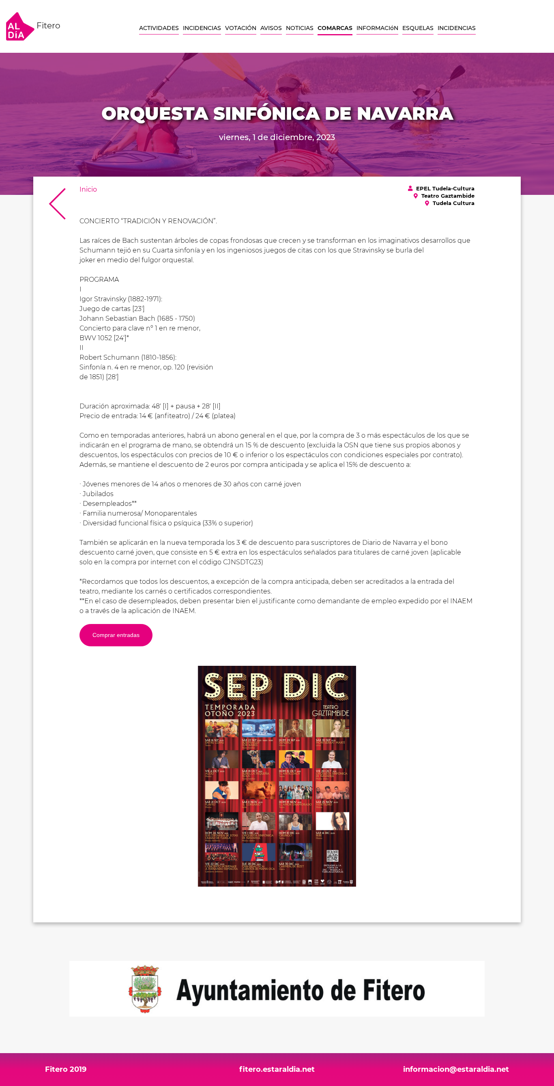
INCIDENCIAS (202, 28)
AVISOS (271, 28)
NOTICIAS (300, 28)
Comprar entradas (116, 635)
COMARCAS (335, 28)
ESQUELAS (418, 28)
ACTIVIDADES (159, 28)
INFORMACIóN (377, 28)
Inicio (88, 189)
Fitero (47, 25)
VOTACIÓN (240, 28)
